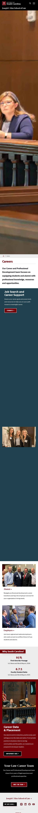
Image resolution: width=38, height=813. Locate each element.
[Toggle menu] (34, 3)
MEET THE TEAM (18, 784)
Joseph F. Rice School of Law (14, 8)
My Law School (9, 804)
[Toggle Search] (30, 3)
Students (10, 310)
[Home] (3, 256)
